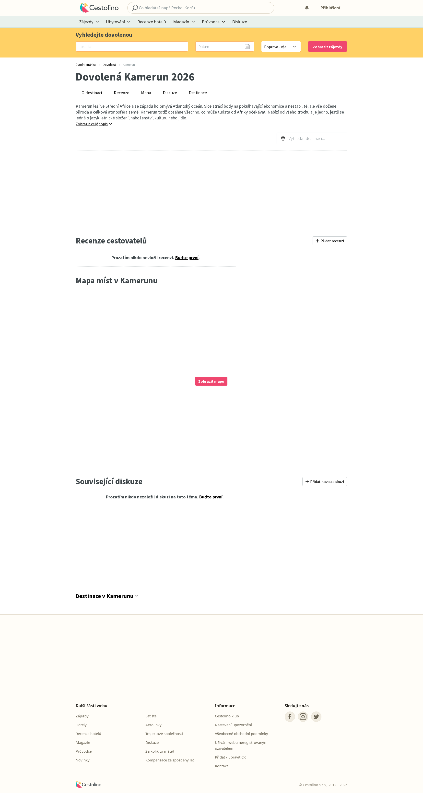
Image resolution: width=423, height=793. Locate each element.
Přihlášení (330, 8)
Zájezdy (82, 715)
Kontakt (221, 765)
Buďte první (187, 257)
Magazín (83, 742)
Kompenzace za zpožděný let (169, 760)
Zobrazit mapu (211, 381)
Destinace (198, 92)
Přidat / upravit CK (230, 757)
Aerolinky (153, 724)
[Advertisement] (211, 193)
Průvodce (84, 751)
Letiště (150, 715)
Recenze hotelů (152, 21)
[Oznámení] (306, 7)
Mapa (146, 92)
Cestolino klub (227, 715)
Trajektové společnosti (164, 733)
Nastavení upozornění (233, 724)
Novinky (83, 760)
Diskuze (239, 21)
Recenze (121, 92)
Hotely (81, 724)
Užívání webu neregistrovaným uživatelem (241, 745)
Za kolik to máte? (159, 751)
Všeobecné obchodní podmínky (241, 733)
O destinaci (92, 92)
